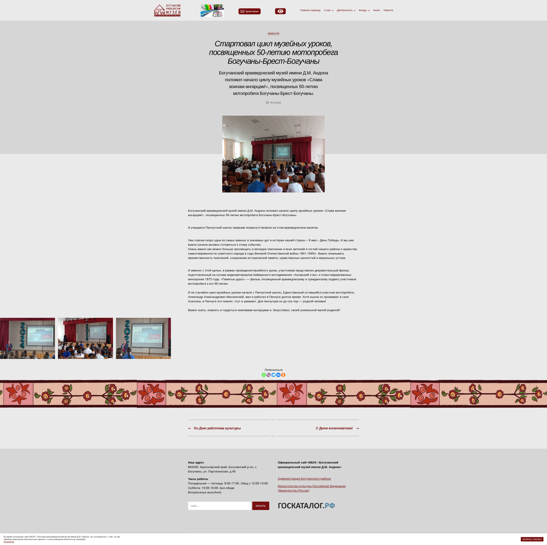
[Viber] (269, 375)
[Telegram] (273, 375)
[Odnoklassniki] (283, 375)
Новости (388, 10)
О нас (327, 10)
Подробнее (9, 541)
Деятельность (344, 10)
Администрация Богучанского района (304, 478)
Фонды (363, 10)
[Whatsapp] (264, 375)
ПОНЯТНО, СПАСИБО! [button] (532, 539)
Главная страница (310, 10)
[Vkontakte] (278, 375)
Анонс (376, 10)
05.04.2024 (275, 102)
